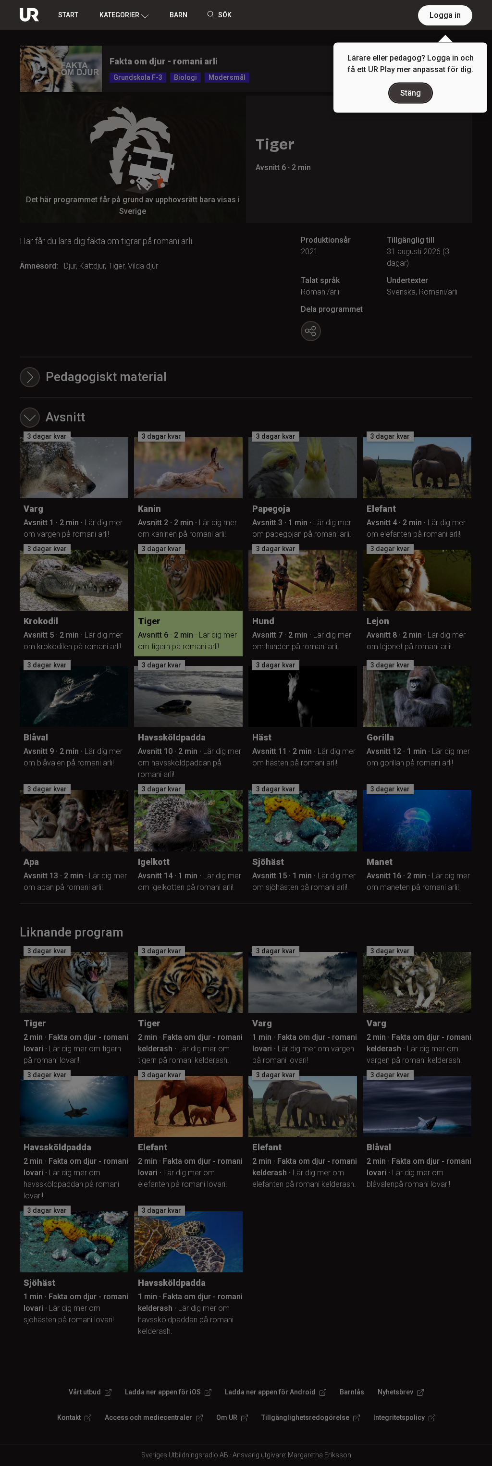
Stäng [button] (410, 93)
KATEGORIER (119, 15)
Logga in (445, 15)
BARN (178, 15)
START (68, 15)
